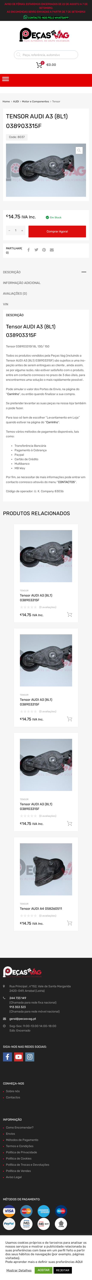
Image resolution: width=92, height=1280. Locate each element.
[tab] (46, 272)
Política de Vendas (18, 1171)
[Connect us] (7, 1057)
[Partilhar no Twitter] (36, 250)
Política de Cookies (18, 1158)
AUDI (16, 101)
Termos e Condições (19, 1146)
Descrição (12, 272)
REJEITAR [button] (62, 1270)
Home (6, 101)
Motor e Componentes (35, 101)
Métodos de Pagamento (22, 1140)
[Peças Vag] (46, 41)
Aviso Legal (14, 1177)
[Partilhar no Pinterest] (43, 250)
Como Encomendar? (19, 1127)
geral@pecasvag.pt (22, 1019)
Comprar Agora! (57, 231)
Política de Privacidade (21, 1152)
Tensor (24, 590)
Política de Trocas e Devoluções (27, 1165)
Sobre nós (13, 1091)
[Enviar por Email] (51, 250)
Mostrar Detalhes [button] (18, 1270)
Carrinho (13, 394)
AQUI (79, 1262)
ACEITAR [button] (43, 1270)
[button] (79, 150)
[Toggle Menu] (5, 80)
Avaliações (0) (15, 293)
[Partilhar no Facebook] (28, 250)
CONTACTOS (66, 482)
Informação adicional (21, 283)
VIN (5, 304)
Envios (10, 1134)
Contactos (13, 1097)
